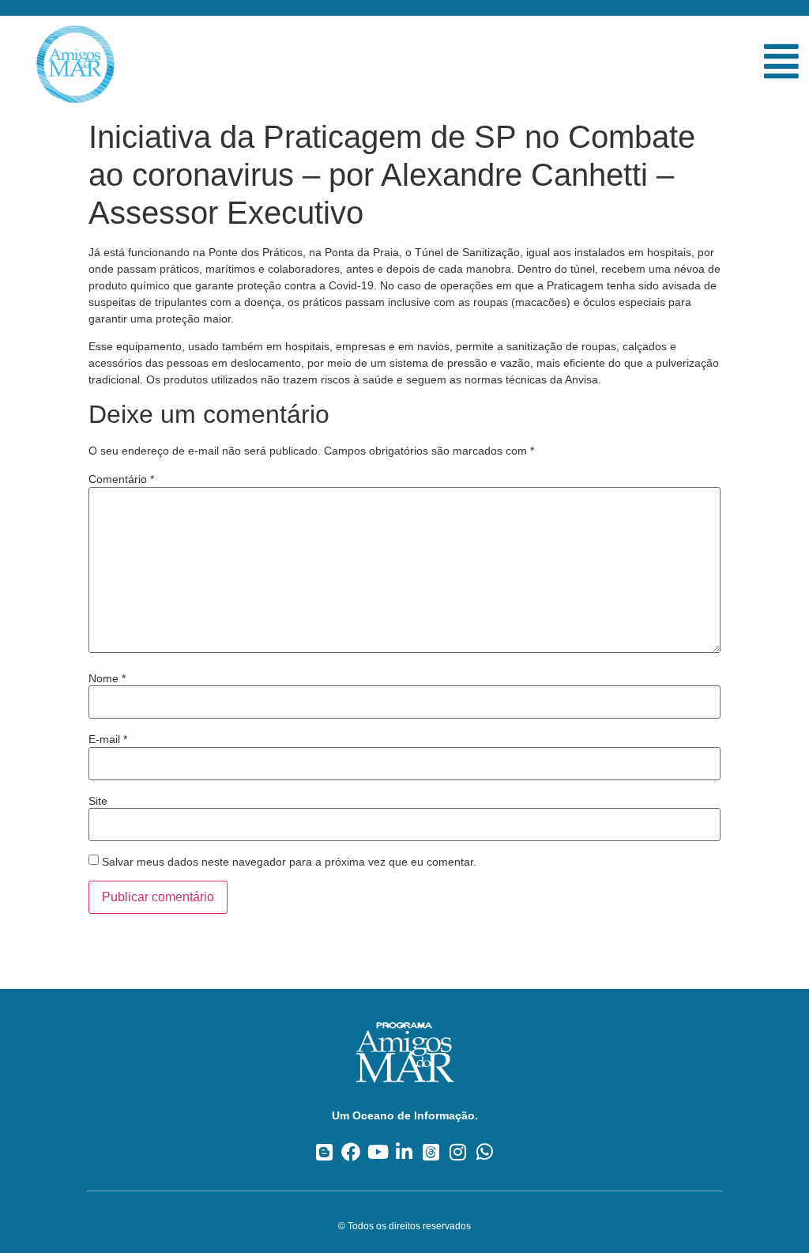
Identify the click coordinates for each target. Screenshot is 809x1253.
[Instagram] (457, 1151)
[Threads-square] (431, 1151)
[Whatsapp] (484, 1151)
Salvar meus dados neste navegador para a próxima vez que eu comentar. (289, 861)
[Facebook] (351, 1151)
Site (97, 800)
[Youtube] (378, 1151)
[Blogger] (324, 1151)
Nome (107, 678)
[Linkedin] (404, 1151)
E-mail (107, 739)
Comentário (121, 479)
